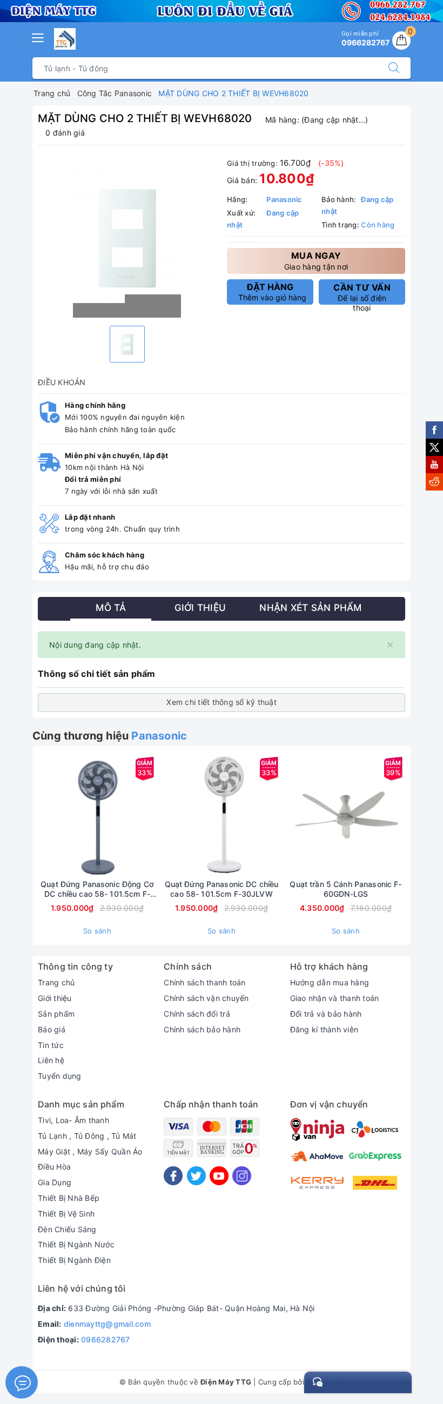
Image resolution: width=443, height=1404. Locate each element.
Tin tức (51, 1045)
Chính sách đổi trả (197, 1013)
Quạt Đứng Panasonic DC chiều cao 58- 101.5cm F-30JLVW (222, 888)
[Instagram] (241, 1175)
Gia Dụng (54, 1182)
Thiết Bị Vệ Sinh (66, 1213)
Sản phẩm (56, 1013)
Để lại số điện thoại (362, 293)
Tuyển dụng (60, 1075)
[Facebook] (173, 1175)
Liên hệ (51, 1060)
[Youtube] (219, 1175)
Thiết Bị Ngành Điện (74, 1260)
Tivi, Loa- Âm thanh (73, 1120)
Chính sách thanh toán (204, 982)
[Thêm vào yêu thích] (70, 815)
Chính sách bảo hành (202, 1029)
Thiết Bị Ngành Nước (76, 1244)
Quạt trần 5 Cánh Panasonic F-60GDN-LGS (345, 888)
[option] (127, 237)
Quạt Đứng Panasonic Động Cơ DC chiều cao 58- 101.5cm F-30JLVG (97, 889)
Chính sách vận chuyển (206, 998)
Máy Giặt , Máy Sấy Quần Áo (90, 1151)
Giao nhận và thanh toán (334, 998)
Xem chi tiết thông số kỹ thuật (221, 702)
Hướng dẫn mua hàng (330, 982)
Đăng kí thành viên (324, 1029)
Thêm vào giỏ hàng (272, 291)
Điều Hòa (54, 1166)
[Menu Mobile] (38, 36)
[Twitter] (196, 1175)
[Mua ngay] (46, 815)
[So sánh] (148, 815)
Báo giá (51, 1029)
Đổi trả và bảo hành (326, 1013)
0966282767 (105, 1339)
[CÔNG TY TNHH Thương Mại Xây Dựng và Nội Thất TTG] (65, 39)
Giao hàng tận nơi (316, 260)
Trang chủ (56, 982)
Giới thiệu (55, 998)
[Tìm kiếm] (394, 68)
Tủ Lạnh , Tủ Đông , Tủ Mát (87, 1135)
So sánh (97, 930)
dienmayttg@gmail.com (107, 1323)
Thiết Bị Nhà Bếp (68, 1198)
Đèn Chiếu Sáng (67, 1229)
